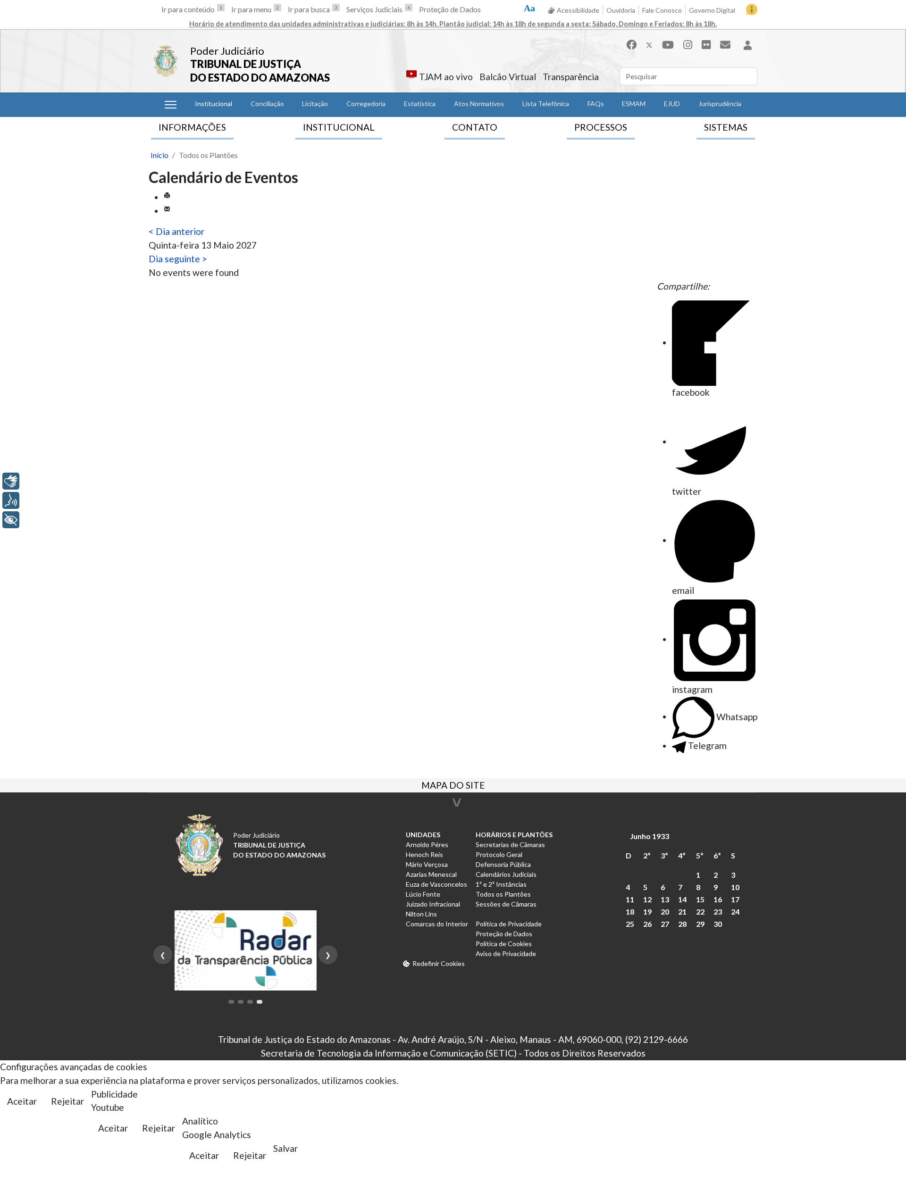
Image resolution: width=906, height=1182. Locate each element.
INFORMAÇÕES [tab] (192, 127)
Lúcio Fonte (423, 894)
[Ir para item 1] (231, 1002)
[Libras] (10, 481)
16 (717, 899)
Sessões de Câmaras (506, 904)
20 (665, 911)
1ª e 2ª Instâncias (501, 884)
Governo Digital (712, 10)
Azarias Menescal (431, 874)
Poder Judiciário (227, 50)
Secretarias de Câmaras (510, 845)
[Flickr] (706, 44)
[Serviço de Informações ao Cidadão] (751, 9)
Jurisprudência (719, 104)
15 (700, 899)
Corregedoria (366, 104)
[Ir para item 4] (259, 1002)
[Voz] (10, 500)
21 (682, 911)
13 (665, 899)
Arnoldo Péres (427, 845)
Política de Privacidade (509, 924)
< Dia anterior (176, 231)
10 (735, 886)
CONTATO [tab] (474, 127)
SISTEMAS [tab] (725, 127)
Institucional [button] (213, 104)
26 (647, 923)
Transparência (571, 76)
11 (630, 899)
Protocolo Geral (499, 854)
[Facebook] (631, 44)
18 (630, 911)
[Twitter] (649, 44)
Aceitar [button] (22, 1101)
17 (735, 899)
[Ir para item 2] (240, 1002)
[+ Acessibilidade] (10, 519)
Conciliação (267, 104)
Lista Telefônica (545, 104)
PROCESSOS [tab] (600, 127)
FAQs (595, 104)
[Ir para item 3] (250, 1002)
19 (647, 911)
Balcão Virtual (507, 76)
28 (682, 923)
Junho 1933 (649, 836)
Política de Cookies (504, 944)
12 (647, 899)
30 (717, 923)
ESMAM (634, 104)
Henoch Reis (424, 854)
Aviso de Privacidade (506, 953)
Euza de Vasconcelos (436, 884)
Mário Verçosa (427, 864)
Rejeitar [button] (67, 1101)
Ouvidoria (620, 10)
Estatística (420, 104)
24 (735, 911)
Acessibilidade (578, 10)
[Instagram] (687, 44)
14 (682, 899)
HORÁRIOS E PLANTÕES (514, 835)
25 (630, 923)
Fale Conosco (662, 10)
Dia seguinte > (178, 258)
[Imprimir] (167, 196)
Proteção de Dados (450, 9)
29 (700, 923)
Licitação (315, 104)
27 (665, 923)
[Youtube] (668, 44)
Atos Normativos (479, 104)
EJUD (672, 104)
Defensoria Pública (503, 864)
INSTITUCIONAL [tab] (339, 127)
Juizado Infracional (433, 904)
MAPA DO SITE (453, 786)
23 (717, 911)
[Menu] (170, 105)
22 (700, 911)
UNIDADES (423, 835)
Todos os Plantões (503, 894)
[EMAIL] (167, 210)
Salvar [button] (285, 1148)
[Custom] (725, 44)
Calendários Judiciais (506, 874)
